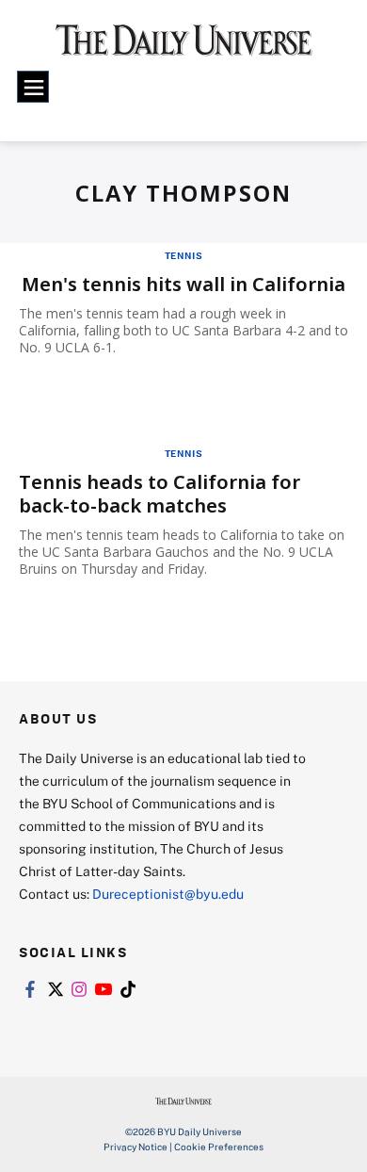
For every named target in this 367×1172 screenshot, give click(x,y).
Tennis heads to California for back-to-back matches (159, 493)
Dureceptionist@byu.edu (168, 894)
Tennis (184, 255)
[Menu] (33, 87)
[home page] (184, 46)
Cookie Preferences (218, 1146)
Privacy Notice (136, 1146)
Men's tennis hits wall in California (183, 284)
